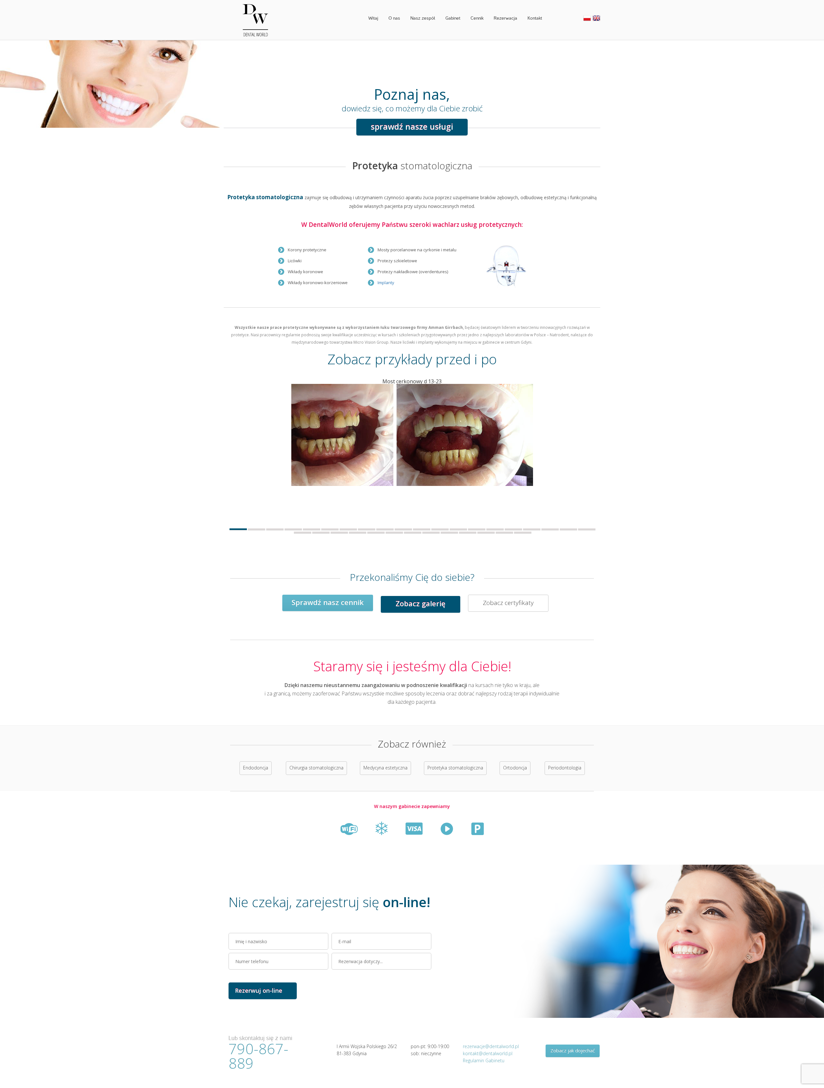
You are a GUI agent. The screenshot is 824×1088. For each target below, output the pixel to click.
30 (467, 532)
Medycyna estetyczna (385, 768)
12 (440, 529)
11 (421, 529)
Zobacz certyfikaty (508, 603)
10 (403, 529)
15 (495, 529)
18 (550, 529)
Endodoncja (255, 768)
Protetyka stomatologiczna (455, 768)
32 (504, 532)
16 (513, 529)
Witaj (373, 18)
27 (412, 532)
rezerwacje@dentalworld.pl (491, 1046)
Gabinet (452, 18)
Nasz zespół (422, 18)
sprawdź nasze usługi (412, 126)
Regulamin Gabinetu (483, 1060)
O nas (394, 18)
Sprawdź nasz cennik (328, 602)
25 (376, 532)
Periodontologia (564, 768)
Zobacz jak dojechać (572, 1050)
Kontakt (535, 18)
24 (357, 532)
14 (476, 529)
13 (458, 529)
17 (531, 529)
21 (302, 532)
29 (449, 532)
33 (522, 532)
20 (586, 529)
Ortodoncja (515, 768)
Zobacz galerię (420, 603)
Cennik (477, 18)
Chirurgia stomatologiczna (316, 768)
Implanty (386, 282)
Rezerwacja (505, 18)
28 (431, 532)
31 (486, 532)
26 (394, 532)
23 (339, 532)
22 (321, 532)
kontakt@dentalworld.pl (487, 1053)
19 (568, 529)
